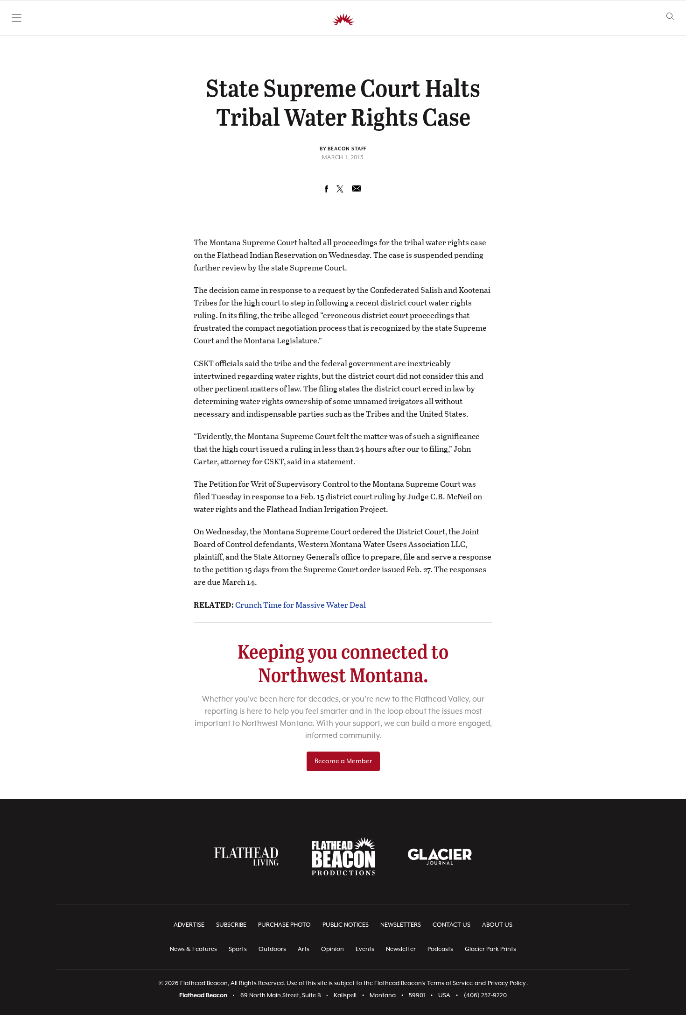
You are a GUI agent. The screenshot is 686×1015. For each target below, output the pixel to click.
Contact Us (451, 925)
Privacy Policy (507, 983)
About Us (497, 925)
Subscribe (231, 925)
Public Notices (345, 925)
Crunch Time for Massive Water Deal (300, 604)
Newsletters (400, 925)
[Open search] (670, 16)
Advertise (189, 925)
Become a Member (343, 761)
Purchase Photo (284, 925)
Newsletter (401, 949)
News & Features (193, 949)
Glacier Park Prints (490, 949)
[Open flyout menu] (16, 18)
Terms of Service (450, 983)
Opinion (332, 949)
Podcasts (440, 949)
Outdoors (272, 949)
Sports (238, 949)
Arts (303, 949)
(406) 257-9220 (485, 995)
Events (365, 949)
